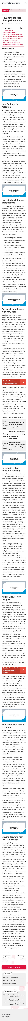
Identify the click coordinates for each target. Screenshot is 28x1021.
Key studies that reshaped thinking (12, 38)
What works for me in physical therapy (14, 1003)
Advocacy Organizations (10, 977)
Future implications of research (11, 42)
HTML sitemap (6, 1014)
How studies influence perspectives (12, 34)
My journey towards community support (11, 9)
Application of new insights (10, 40)
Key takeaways (9, 30)
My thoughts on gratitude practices (14, 999)
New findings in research (9, 32)
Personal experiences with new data (13, 36)
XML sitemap (6, 1016)
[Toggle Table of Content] (21, 28)
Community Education (10, 980)
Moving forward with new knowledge (13, 44)
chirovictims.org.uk (10, 3)
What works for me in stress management (14, 994)
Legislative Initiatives (9, 983)
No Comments (17, 23)
